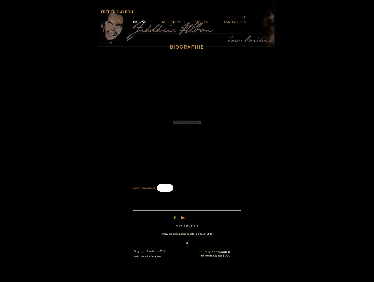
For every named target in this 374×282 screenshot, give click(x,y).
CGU (227, 255)
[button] (184, 22)
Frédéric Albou (117, 12)
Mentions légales (211, 255)
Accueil (117, 22)
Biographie (143, 22)
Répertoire (172, 22)
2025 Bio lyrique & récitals (144, 188)
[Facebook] (175, 218)
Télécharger (165, 188)
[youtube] (199, 218)
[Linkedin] (183, 218)
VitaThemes (223, 251)
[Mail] (191, 218)
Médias (202, 22)
